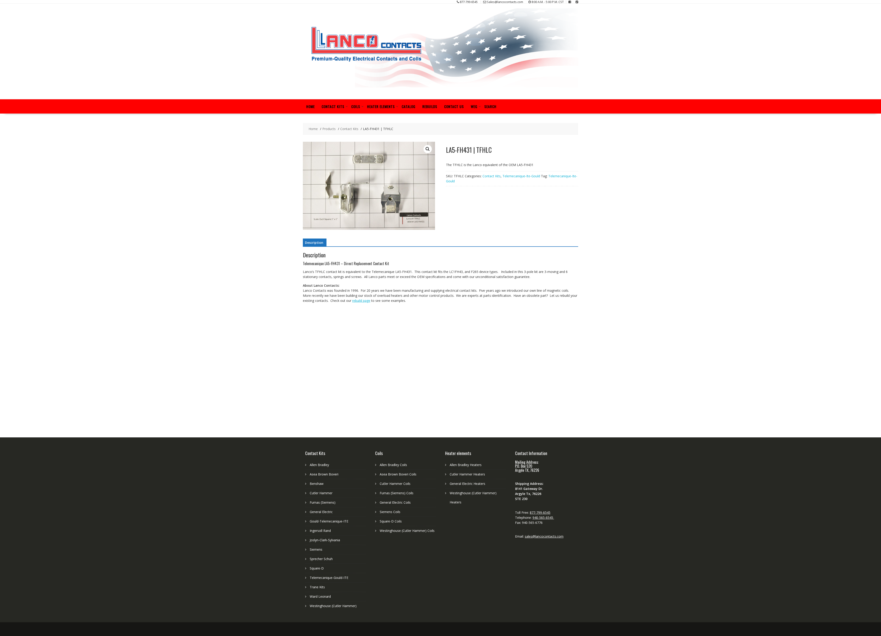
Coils (355, 106)
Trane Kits (317, 587)
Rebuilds (429, 106)
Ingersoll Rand (320, 530)
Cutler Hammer (321, 493)
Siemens (316, 549)
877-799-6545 (540, 512)
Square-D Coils (391, 521)
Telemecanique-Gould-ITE (329, 577)
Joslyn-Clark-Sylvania (325, 540)
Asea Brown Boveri (324, 474)
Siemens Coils (390, 512)
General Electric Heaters (467, 483)
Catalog (408, 106)
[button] (428, 149)
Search (490, 106)
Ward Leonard (320, 596)
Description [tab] (314, 242)
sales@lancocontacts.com (544, 536)
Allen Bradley (319, 465)
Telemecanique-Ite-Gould (521, 176)
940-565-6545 (543, 517)
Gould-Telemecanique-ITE (329, 521)
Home (310, 106)
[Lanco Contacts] (440, 86)
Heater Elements (381, 106)
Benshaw (316, 483)
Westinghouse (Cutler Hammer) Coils (407, 530)
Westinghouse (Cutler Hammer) (333, 606)
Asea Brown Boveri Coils (398, 474)
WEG (474, 106)
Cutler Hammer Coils (395, 483)
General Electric (321, 512)
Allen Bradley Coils (393, 465)
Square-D (317, 568)
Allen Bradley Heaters (466, 465)
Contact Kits (333, 106)
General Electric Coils (395, 502)
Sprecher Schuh (321, 559)
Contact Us (454, 106)
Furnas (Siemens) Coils (396, 493)
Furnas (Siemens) (322, 502)
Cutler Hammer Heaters (467, 474)
